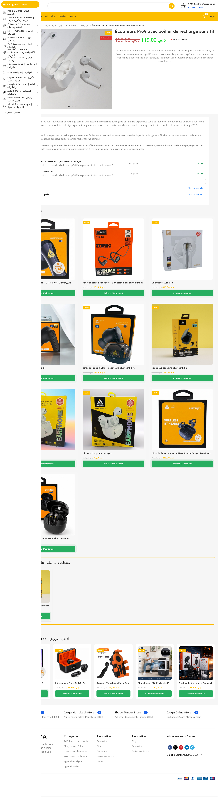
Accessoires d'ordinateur (75, 756)
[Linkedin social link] (186, 747)
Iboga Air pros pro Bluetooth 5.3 (169, 367)
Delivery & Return (105, 756)
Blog (134, 741)
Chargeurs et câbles (73, 746)
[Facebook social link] (170, 747)
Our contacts (103, 751)
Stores (100, 746)
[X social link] (175, 747)
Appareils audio (71, 766)
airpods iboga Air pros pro (97, 453)
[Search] (172, 6)
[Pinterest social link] (181, 747)
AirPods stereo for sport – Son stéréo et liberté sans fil (113, 282)
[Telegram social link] (192, 747)
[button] (44, 293)
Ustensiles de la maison (75, 751)
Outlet (100, 761)
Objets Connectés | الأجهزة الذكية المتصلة (42, 25)
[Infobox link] (82, 712)
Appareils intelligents (73, 761)
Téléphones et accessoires (77, 741)
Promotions (102, 741)
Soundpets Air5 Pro (162, 282)
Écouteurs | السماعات (77, 25)
